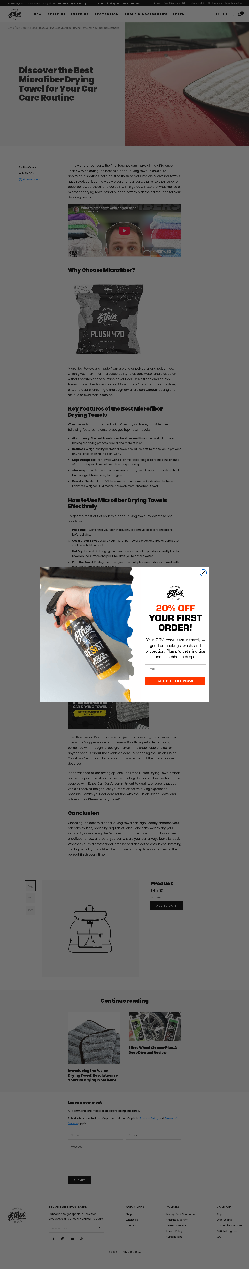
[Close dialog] (203, 572)
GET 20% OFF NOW (175, 680)
